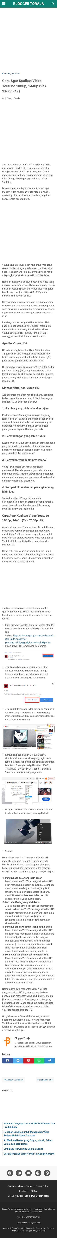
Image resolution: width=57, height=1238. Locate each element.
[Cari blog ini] (53, 4)
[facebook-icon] (10, 1173)
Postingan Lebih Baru (14, 1080)
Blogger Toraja (28, 4)
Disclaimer (24, 1191)
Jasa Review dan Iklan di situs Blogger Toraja (28, 1196)
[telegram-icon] (38, 1173)
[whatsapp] (39, 1060)
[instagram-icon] (19, 1173)
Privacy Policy (42, 1186)
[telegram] (49, 1060)
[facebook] (7, 1060)
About (21, 1186)
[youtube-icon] (28, 1173)
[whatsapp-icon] (47, 1173)
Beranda (12, 1186)
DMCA (34, 1191)
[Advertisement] (28, 40)
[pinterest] (28, 1060)
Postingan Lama (45, 1080)
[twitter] (18, 1060)
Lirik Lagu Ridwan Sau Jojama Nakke (23, 1148)
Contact (29, 1186)
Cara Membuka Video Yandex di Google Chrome (29, 1153)
